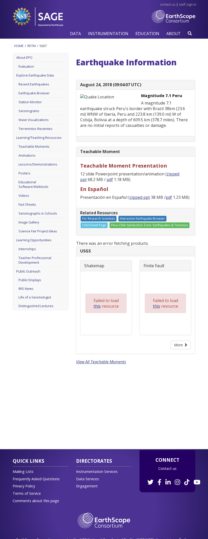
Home (19, 45)
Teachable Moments (34, 146)
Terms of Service (27, 493)
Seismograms (29, 111)
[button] (75, 33)
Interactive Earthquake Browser (142, 218)
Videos (24, 195)
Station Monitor (30, 102)
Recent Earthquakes (34, 84)
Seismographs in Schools (38, 213)
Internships (27, 249)
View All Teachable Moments (101, 362)
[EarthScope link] (104, 520)
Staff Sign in (187, 4)
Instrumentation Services (97, 471)
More (179, 344)
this (97, 306)
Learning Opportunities (33, 240)
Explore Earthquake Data (35, 75)
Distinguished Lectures (36, 306)
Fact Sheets (27, 204)
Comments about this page (36, 500)
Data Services (87, 478)
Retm (31, 45)
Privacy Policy (24, 486)
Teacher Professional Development (35, 260)
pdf (110, 179)
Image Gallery (29, 222)
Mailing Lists (23, 471)
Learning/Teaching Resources (39, 137)
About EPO (24, 57)
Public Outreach (28, 271)
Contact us (167, 468)
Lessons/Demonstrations (38, 164)
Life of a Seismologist (35, 297)
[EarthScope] (173, 21)
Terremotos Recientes (36, 128)
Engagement (87, 486)
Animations (27, 155)
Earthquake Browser (34, 93)
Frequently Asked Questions (36, 478)
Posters (24, 173)
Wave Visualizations (34, 119)
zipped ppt (140, 197)
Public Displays (30, 280)
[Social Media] (173, 479)
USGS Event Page (94, 225)
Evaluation (26, 66)
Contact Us (168, 4)
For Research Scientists (98, 218)
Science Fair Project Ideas (38, 231)
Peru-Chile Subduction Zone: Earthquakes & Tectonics (149, 225)
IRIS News (26, 288)
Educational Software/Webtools (33, 184)
